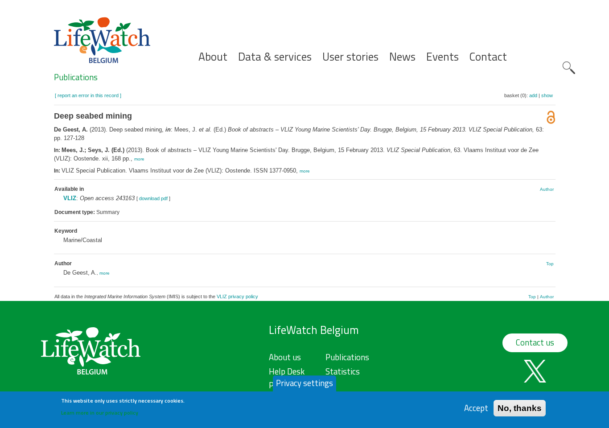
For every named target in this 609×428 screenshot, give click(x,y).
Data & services (275, 57)
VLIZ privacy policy (237, 296)
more (139, 158)
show (547, 95)
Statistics (342, 371)
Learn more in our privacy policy (99, 412)
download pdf (153, 198)
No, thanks (520, 407)
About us (285, 357)
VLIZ (69, 198)
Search (569, 68)
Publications (76, 77)
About (212, 57)
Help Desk (286, 371)
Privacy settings (304, 383)
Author (547, 189)
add (533, 95)
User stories (350, 57)
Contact (488, 57)
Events (442, 57)
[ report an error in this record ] (88, 95)
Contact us (535, 342)
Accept (476, 408)
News (402, 57)
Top (550, 263)
